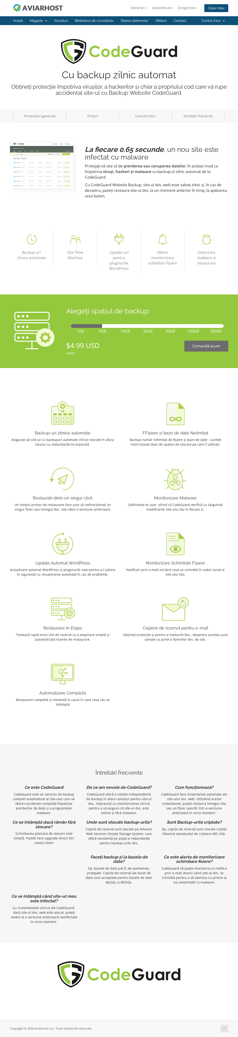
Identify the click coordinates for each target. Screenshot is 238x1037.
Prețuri (92, 116)
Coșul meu (216, 8)
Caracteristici (145, 116)
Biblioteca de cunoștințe (94, 21)
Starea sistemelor (135, 21)
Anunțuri (61, 21)
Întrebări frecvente (198, 116)
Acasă (18, 21)
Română (137, 8)
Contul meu (212, 21)
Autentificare (162, 8)
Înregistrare (187, 8)
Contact (180, 21)
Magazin (37, 21)
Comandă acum (206, 346)
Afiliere (161, 21)
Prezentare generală (40, 116)
